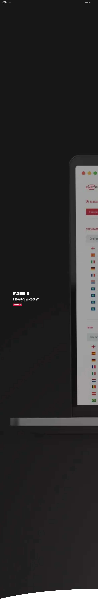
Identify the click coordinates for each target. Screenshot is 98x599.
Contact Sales (88, 2)
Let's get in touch (17, 304)
